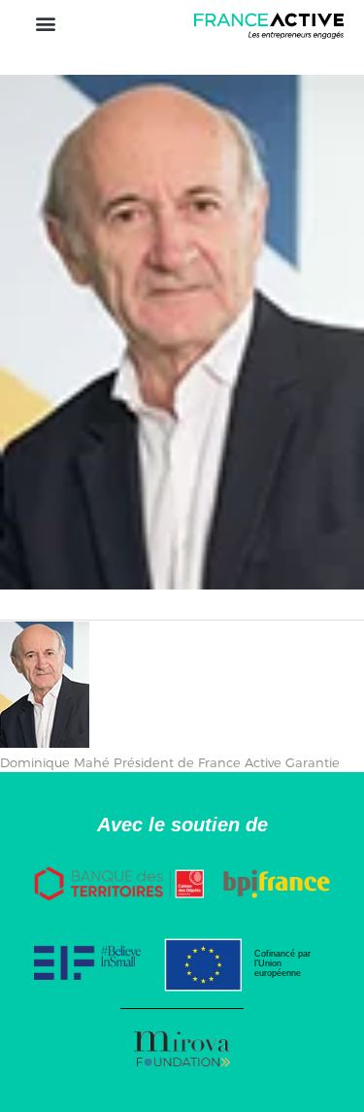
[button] (45, 23)
